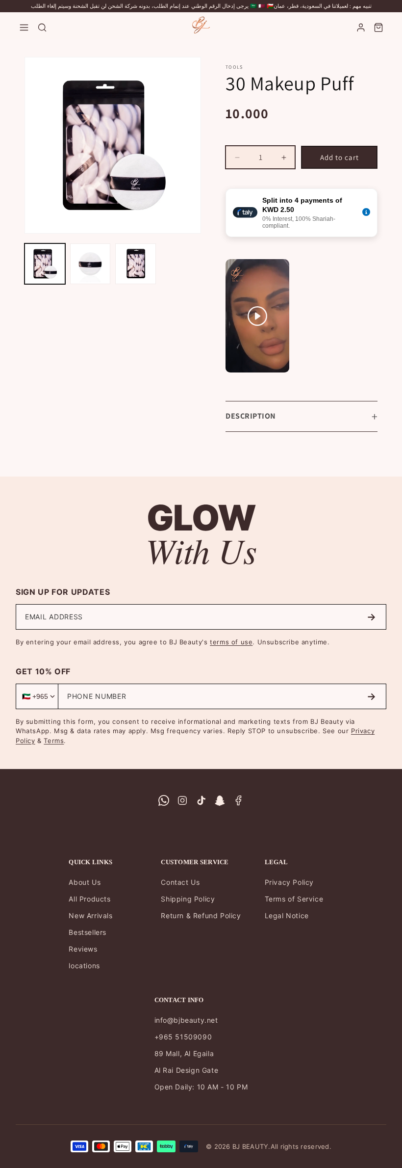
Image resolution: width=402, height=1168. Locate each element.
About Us (84, 882)
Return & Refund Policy (201, 915)
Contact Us (180, 882)
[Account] (361, 27)
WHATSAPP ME (371, 696)
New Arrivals (90, 915)
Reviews (83, 949)
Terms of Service (294, 899)
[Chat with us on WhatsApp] (163, 800)
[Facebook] (238, 800)
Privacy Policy (289, 882)
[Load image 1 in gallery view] (45, 263)
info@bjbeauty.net (186, 1020)
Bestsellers (87, 932)
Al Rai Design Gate (186, 1070)
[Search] (42, 27)
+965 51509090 (183, 1037)
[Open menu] (24, 27)
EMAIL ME (371, 617)
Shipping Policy (188, 899)
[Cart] (378, 27)
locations (84, 965)
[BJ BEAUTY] (201, 25)
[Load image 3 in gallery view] (135, 263)
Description (251, 416)
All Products (89, 899)
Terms (54, 740)
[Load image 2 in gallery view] (90, 263)
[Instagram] (182, 800)
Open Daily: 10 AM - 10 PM (201, 1087)
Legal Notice (287, 915)
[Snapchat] (219, 800)
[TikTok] (201, 800)
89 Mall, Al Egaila (184, 1053)
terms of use (231, 642)
